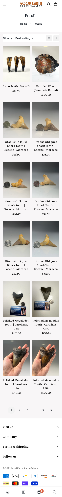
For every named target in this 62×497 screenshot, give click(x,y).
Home (23, 23)
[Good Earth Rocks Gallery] (31, 4)
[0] (39, 492)
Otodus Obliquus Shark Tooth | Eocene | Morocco (16, 146)
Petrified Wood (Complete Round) (46, 88)
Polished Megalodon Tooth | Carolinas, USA (16, 324)
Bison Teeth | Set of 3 (16, 86)
